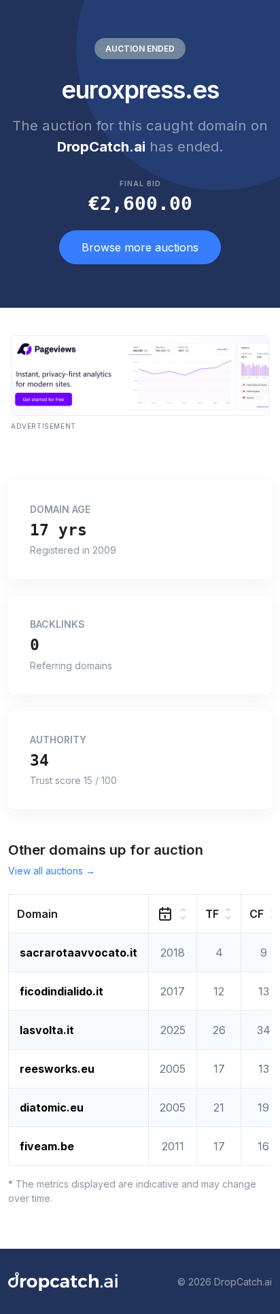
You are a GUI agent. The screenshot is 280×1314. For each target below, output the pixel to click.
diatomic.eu (52, 1107)
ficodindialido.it (61, 991)
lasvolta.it (47, 1030)
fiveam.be (47, 1146)
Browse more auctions (140, 247)
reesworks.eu (57, 1069)
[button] (79, 914)
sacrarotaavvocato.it (78, 952)
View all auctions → (51, 870)
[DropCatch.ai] (63, 1281)
